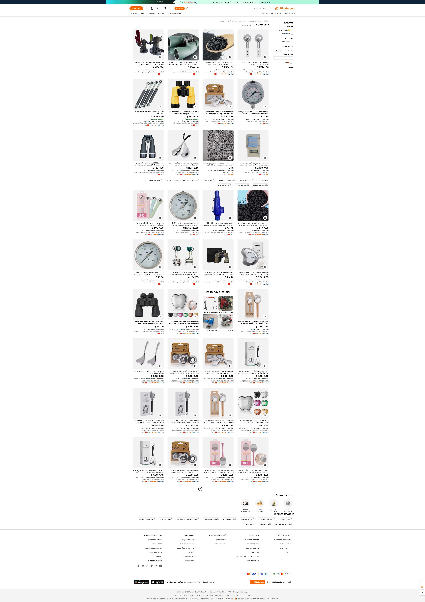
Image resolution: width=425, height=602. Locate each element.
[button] (187, 8)
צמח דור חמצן (208, 180)
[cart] (158, 9)
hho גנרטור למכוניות (259, 185)
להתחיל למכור (157, 544)
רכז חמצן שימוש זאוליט (226, 180)
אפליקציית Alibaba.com (175, 582)
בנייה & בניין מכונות (255, 21)
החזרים (191, 552)
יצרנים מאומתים (221, 540)
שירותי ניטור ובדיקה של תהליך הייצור (247, 556)
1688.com (189, 592)
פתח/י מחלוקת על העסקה (185, 548)
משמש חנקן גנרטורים (210, 519)
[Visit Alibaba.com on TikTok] (138, 565)
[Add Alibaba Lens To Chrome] (257, 582)
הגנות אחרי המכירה (252, 552)
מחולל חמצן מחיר (285, 519)
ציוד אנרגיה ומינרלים (238, 21)
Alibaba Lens (279, 582)
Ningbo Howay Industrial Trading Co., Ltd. (220, 121)
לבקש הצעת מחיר (220, 544)
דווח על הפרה (189, 561)
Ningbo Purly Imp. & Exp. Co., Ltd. (257, 72)
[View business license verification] (232, 599)
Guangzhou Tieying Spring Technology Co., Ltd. (148, 123)
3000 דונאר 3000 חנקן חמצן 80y (187, 519)
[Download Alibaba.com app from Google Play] (141, 582)
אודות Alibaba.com (284, 535)
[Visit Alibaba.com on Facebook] (160, 565)
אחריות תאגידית (285, 548)
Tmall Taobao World (201, 592)
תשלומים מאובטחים (252, 540)
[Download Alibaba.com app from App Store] (157, 582)
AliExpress (180, 592)
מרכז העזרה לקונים (188, 540)
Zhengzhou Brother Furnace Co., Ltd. (256, 172)
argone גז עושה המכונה (190, 180)
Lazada (212, 592)
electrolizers (262, 180)
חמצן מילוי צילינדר (241, 185)
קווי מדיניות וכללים (253, 561)
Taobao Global (221, 592)
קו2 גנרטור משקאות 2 (153, 180)
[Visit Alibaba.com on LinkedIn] (156, 565)
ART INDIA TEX (228, 172)
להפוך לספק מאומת (155, 552)
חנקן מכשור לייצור (165, 519)
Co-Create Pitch (285, 544)
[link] (422, 581)
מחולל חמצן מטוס (223, 185)
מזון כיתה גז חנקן (172, 180)
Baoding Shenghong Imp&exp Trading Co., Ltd (148, 72)
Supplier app (207, 582)
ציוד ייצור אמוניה (264, 524)
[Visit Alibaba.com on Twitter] (151, 565)
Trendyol (236, 592)
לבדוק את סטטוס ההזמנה (153, 548)
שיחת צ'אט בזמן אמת (187, 544)
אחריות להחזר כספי (252, 544)
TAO (229, 592)
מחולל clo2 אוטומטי (245, 180)
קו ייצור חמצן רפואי (246, 519)
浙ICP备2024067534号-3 (269, 599)
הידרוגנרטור (248, 524)
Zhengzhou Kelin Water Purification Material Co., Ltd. (218, 72)
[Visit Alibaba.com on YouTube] (142, 565)
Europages (244, 592)
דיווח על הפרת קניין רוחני (186, 556)
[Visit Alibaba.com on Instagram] (147, 565)
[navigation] (283, 255)
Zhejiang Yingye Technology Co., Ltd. (186, 123)
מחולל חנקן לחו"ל (228, 519)
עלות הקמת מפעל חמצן (146, 519)
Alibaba (266, 21)
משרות (289, 552)
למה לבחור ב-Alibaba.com (282, 540)
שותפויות (159, 556)
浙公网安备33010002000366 (248, 599)
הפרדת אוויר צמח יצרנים (265, 519)
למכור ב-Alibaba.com (155, 540)
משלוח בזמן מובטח (252, 548)
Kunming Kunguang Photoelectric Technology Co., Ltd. (183, 72)
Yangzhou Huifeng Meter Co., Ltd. (257, 121)
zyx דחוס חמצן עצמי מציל (283, 524)
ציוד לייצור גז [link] (224, 21)
